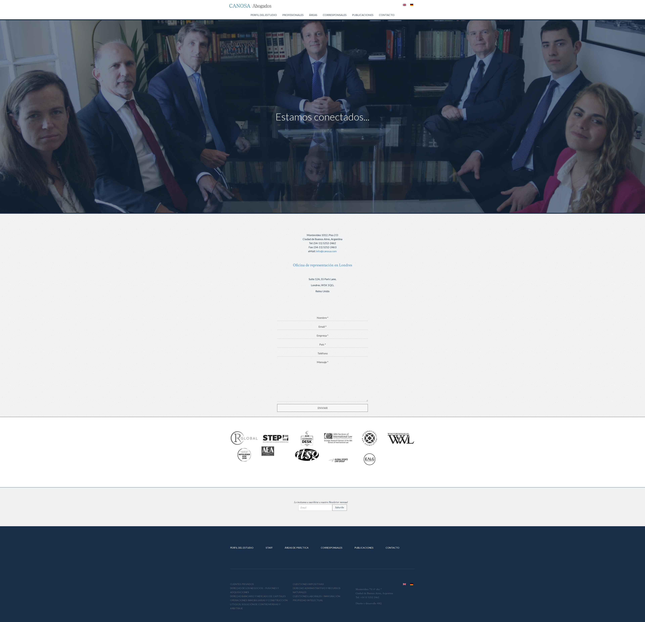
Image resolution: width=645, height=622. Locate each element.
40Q (379, 603)
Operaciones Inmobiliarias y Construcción (259, 600)
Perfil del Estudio (264, 14)
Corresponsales (335, 14)
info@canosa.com (326, 251)
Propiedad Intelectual (308, 600)
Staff (269, 547)
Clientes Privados (242, 584)
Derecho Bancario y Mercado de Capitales (258, 596)
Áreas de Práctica (297, 547)
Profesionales (293, 14)
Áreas (313, 14)
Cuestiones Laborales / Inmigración (316, 596)
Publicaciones (362, 14)
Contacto (386, 14)
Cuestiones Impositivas (308, 584)
